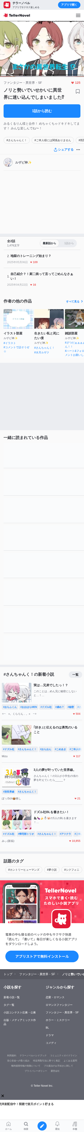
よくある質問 (70, 1060)
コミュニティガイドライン (63, 1055)
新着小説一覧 (12, 997)
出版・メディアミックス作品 (20, 1022)
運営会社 (55, 1071)
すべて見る (73, 301)
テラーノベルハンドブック (33, 1055)
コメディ (51, 1042)
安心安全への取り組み (18, 1060)
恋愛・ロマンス (55, 997)
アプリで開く (69, 4)
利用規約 (11, 1055)
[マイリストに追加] (78, 91)
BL (47, 1027)
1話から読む (42, 111)
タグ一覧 (9, 1004)
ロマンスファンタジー (59, 1004)
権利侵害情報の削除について (25, 1066)
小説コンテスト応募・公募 (20, 1012)
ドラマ (50, 1035)
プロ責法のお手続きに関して (58, 1066)
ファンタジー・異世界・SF (62, 1012)
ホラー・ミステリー (58, 1020)
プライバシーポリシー (36, 1071)
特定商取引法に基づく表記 (46, 1060)
